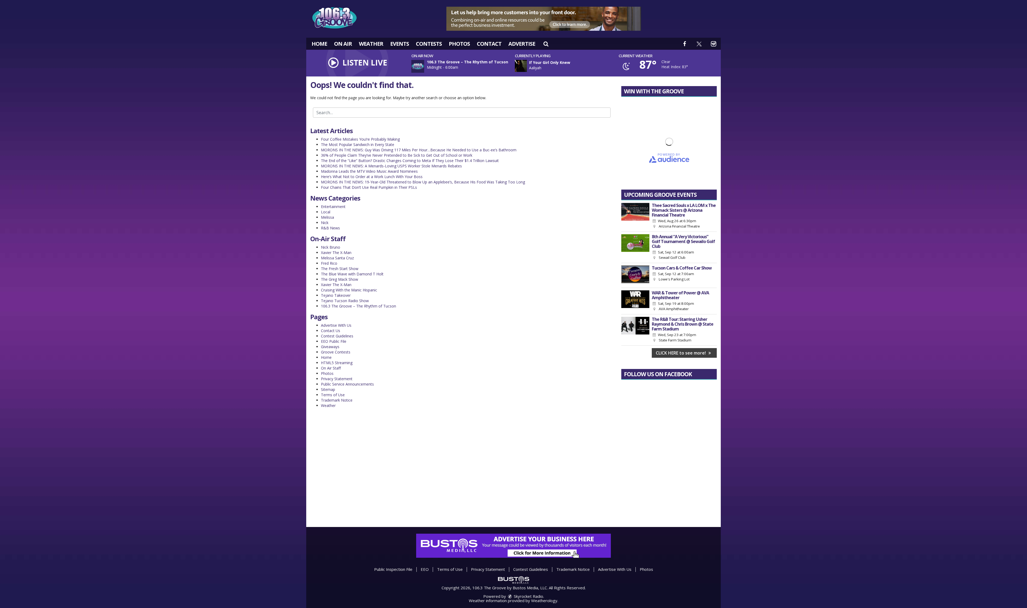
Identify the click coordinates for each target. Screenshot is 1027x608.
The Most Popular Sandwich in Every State (357, 144)
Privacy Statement (336, 378)
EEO (425, 569)
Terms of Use (333, 394)
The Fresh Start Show (339, 268)
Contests (429, 43)
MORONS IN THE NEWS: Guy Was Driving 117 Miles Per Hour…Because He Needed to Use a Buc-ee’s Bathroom (418, 149)
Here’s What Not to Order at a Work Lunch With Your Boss (372, 176)
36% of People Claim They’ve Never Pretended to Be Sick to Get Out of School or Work (396, 155)
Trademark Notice (336, 400)
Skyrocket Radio (528, 596)
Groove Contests (335, 352)
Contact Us (330, 330)
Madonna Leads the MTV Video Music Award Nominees (369, 171)
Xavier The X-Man (336, 252)
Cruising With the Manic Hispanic (349, 290)
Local (325, 211)
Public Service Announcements (347, 384)
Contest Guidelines (337, 335)
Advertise (521, 43)
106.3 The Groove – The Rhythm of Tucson (358, 306)
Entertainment (333, 206)
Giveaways (330, 346)
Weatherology (544, 600)
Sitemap (328, 389)
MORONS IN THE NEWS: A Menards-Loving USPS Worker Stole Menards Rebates (391, 165)
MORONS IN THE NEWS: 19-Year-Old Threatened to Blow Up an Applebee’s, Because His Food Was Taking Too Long (423, 181)
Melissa (327, 217)
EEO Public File (333, 341)
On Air (343, 43)
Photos (459, 43)
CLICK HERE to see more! (681, 353)
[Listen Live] (568, 66)
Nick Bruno (330, 247)
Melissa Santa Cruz (337, 257)
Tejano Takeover (336, 295)
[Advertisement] (543, 19)
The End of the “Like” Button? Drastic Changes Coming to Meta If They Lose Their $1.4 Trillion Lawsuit (410, 160)
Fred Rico (329, 263)
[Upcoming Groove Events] (635, 216)
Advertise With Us (336, 325)
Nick (324, 222)
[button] (546, 43)
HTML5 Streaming (336, 362)
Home (319, 43)
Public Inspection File (393, 569)
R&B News (330, 227)
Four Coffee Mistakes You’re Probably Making (360, 139)
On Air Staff (331, 368)
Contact (489, 43)
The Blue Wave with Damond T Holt (352, 273)
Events (399, 43)
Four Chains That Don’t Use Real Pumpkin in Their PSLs (369, 187)
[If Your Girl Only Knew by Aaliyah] (521, 66)
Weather (371, 43)
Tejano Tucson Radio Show (345, 300)
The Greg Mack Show (339, 279)
